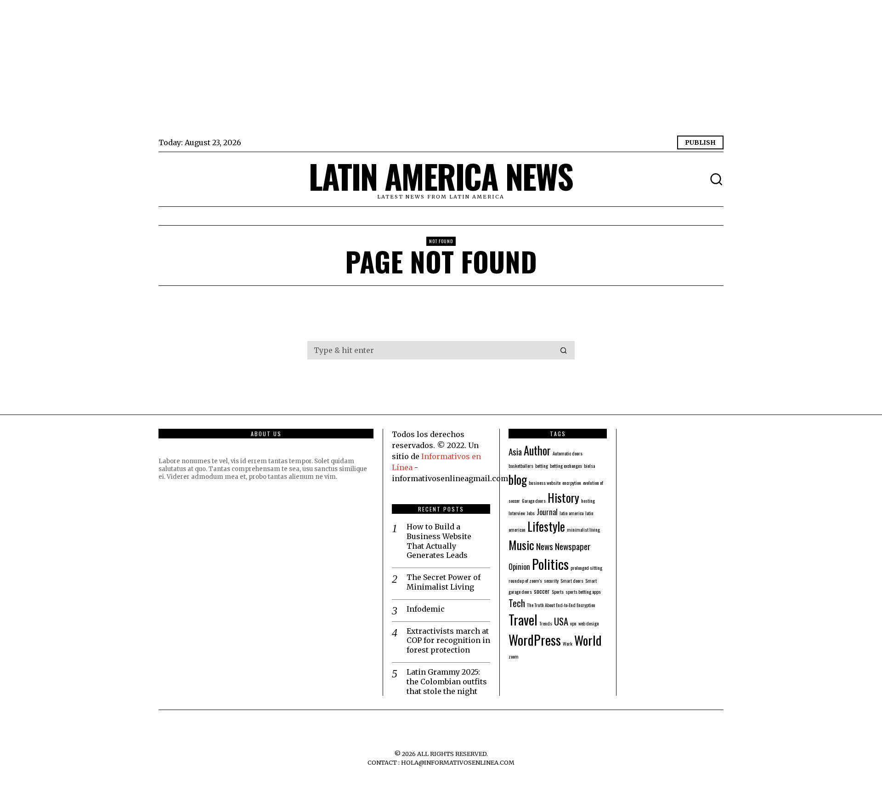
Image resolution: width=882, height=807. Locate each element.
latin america (571, 513)
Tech (517, 603)
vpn (573, 623)
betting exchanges (566, 465)
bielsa (589, 465)
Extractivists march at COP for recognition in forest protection (448, 640)
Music (521, 544)
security (551, 580)
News (544, 546)
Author (537, 450)
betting (541, 465)
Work (567, 643)
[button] (564, 350)
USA (561, 621)
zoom (514, 656)
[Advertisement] (434, 69)
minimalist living (583, 529)
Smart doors (571, 580)
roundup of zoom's (525, 580)
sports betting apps (583, 591)
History (563, 497)
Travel (523, 619)
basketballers (521, 465)
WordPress (535, 639)
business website (544, 482)
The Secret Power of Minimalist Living (444, 582)
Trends (545, 623)
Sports (558, 591)
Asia (515, 451)
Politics (550, 564)
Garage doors (534, 500)
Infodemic (426, 609)
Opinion (519, 566)
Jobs (531, 513)
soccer (542, 591)
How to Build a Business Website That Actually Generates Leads (439, 541)
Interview (517, 513)
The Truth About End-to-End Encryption (561, 604)
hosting (588, 500)
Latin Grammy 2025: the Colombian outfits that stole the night (447, 681)
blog (518, 479)
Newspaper (573, 546)
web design (588, 623)
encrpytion (571, 482)
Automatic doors (567, 453)
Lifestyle (546, 526)
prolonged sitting (586, 567)
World (588, 640)
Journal (547, 511)
